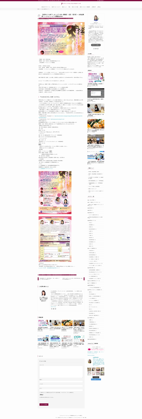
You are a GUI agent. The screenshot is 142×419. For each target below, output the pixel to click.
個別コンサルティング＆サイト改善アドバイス (96, 192)
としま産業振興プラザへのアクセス (46, 168)
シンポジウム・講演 (93, 261)
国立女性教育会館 (92, 330)
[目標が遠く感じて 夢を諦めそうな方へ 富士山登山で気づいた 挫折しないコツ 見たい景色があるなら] (98, 369)
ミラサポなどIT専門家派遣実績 (95, 287)
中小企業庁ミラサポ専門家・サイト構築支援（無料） (96, 178)
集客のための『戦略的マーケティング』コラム (96, 205)
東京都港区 (91, 224)
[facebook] (98, 0)
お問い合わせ (53, 306)
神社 (90, 304)
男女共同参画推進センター (94, 334)
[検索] (103, 0)
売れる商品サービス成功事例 (94, 302)
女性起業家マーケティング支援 (95, 278)
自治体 (72, 18)
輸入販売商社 (92, 313)
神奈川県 (91, 237)
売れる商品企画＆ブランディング (95, 272)
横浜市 (91, 246)
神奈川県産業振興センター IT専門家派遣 (96, 180)
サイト (40, 388)
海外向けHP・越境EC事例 (94, 315)
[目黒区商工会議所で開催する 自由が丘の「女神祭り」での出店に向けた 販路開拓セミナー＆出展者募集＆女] (89, 373)
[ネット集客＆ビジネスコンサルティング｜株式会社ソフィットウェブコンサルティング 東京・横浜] (71, 4)
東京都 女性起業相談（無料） (94, 171)
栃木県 (91, 233)
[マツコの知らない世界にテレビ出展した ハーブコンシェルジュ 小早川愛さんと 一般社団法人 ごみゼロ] (89, 369)
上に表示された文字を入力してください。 (46, 397)
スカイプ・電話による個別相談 (94, 186)
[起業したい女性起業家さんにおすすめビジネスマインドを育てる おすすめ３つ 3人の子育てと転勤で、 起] (102, 369)
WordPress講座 (92, 252)
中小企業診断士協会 (93, 324)
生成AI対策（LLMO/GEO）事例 (95, 311)
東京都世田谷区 (92, 239)
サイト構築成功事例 (93, 276)
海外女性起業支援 (92, 254)
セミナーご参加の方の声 (93, 214)
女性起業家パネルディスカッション (61, 18)
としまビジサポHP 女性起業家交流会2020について (49, 267)
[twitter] (99, 0)
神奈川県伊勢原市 (92, 229)
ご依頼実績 (68, 18)
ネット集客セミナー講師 (94, 259)
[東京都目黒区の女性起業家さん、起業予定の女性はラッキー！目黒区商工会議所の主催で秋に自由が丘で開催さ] (102, 373)
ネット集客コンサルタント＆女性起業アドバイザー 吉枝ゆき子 (44, 299)
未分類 (90, 210)
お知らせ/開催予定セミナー (42, 18)
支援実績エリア (49, 18)
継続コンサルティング (92, 188)
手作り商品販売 (92, 294)
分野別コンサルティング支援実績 (95, 289)
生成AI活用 (91, 250)
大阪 (90, 222)
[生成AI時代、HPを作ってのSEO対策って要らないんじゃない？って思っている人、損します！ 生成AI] (98, 373)
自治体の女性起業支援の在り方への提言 (96, 218)
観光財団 (91, 326)
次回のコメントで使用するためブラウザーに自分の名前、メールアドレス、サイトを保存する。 (57, 392)
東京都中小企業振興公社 (93, 328)
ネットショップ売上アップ (94, 274)
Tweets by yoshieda (90, 355)
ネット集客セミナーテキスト (94, 202)
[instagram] (100, 0)
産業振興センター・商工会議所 (95, 332)
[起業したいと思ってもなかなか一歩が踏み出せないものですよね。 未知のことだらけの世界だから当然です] (94, 373)
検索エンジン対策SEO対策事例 (95, 296)
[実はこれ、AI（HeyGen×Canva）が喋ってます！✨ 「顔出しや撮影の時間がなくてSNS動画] (94, 369)
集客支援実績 (92, 285)
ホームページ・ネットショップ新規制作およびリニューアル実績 (71, 415)
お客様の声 (91, 212)
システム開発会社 (92, 298)
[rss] (102, 0)
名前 (40, 379)
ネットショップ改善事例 (93, 300)
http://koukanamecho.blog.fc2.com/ (57, 119)
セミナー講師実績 (93, 248)
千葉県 (91, 235)
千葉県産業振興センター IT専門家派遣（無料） (96, 184)
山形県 (91, 231)
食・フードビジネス (93, 306)
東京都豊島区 (54, 18)
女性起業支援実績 (92, 339)
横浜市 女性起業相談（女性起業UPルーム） (96, 175)
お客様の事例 (92, 267)
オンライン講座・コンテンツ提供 (95, 265)
